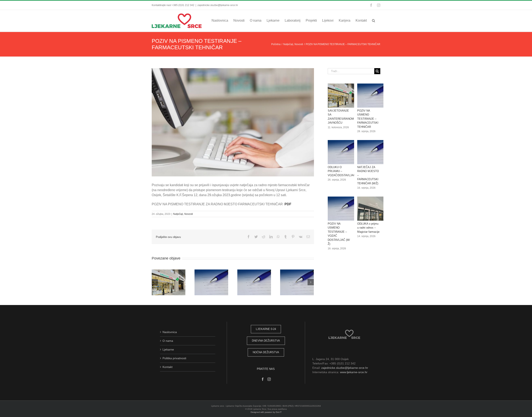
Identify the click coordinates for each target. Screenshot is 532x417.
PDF (287, 204)
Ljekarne (168, 349)
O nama (168, 340)
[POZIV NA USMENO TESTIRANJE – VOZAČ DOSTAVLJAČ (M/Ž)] (343, 209)
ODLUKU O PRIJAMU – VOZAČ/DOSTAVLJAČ (341, 171)
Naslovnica (170, 332)
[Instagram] (269, 379)
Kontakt (167, 367)
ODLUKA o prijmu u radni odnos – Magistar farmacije (368, 227)
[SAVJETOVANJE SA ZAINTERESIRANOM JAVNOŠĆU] (343, 96)
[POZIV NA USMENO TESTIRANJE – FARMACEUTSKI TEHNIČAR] (372, 96)
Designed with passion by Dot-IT (266, 412)
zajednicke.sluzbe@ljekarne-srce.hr (217, 5)
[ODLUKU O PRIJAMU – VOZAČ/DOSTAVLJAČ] (343, 152)
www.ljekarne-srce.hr (353, 372)
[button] (373, 20)
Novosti (188, 214)
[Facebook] (262, 379)
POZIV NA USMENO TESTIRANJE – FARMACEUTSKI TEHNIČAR (367, 118)
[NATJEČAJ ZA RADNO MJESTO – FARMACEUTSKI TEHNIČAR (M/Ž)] (372, 152)
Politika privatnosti (174, 358)
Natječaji (178, 214)
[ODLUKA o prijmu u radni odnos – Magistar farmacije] (372, 209)
